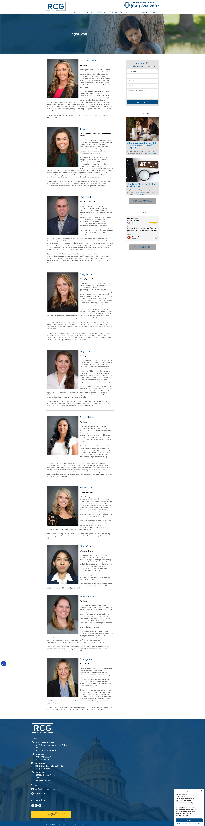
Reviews (113, 12)
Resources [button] (124, 12)
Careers (144, 12)
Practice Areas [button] (73, 12)
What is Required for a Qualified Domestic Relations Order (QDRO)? (142, 145)
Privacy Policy (195, 824)
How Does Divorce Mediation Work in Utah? (141, 185)
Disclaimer (86, 825)
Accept (189, 820)
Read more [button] (137, 234)
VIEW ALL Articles (142, 201)
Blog (135, 12)
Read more (153, 154)
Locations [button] (88, 12)
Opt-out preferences (184, 824)
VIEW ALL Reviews (142, 247)
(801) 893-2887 (145, 6)
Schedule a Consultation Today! (51, 814)
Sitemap (78, 825)
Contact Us (154, 12)
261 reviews (136, 220)
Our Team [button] (101, 12)
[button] (202, 791)
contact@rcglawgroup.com (47, 789)
